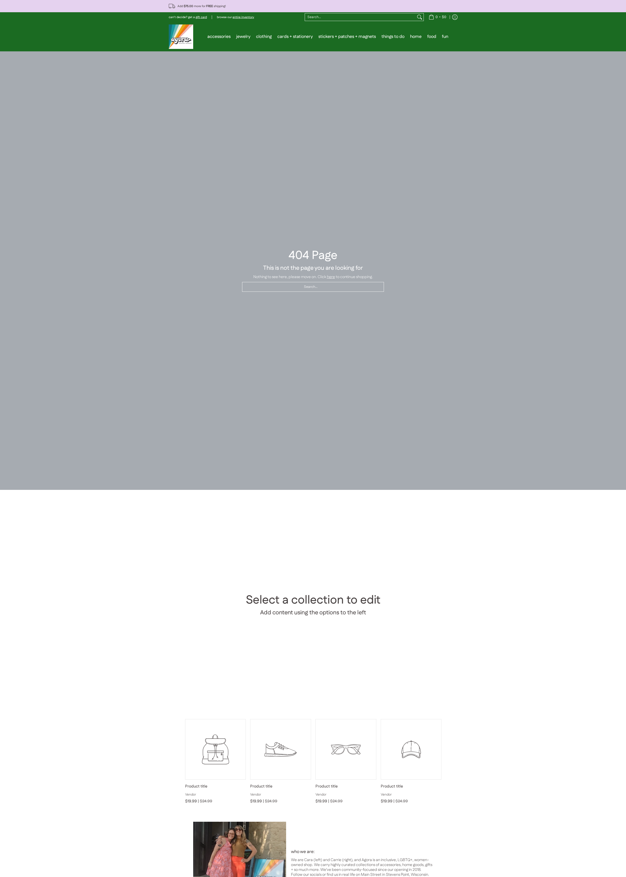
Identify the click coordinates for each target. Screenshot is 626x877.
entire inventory (243, 17)
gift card (201, 17)
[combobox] (360, 17)
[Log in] (455, 17)
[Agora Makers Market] (181, 36)
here (331, 277)
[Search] (420, 17)
